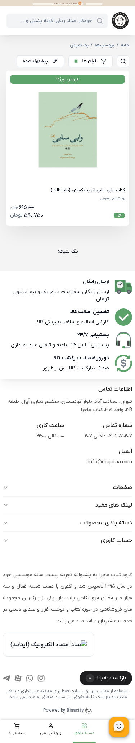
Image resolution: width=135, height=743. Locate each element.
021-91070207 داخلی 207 (108, 436)
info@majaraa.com (110, 462)
